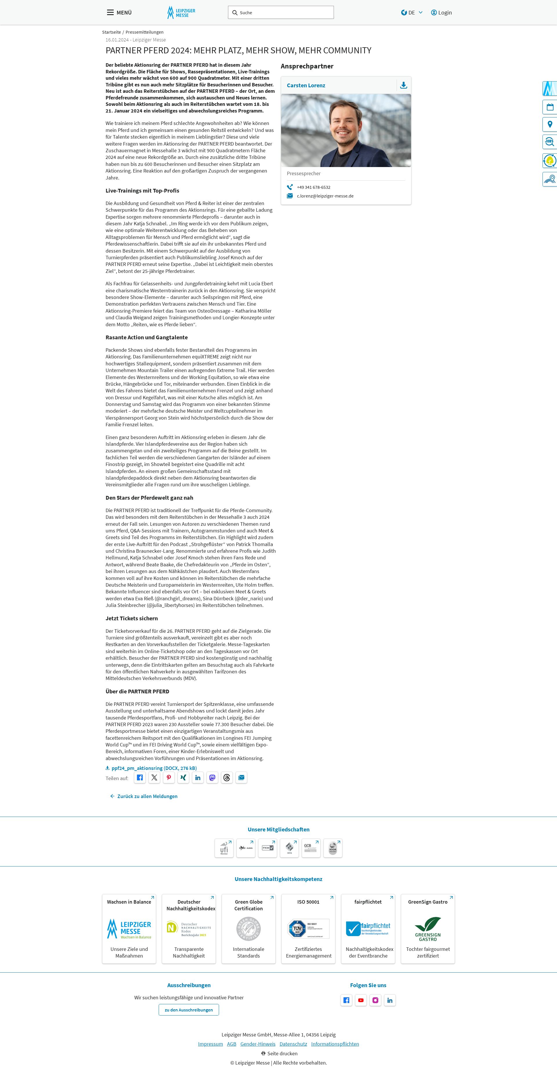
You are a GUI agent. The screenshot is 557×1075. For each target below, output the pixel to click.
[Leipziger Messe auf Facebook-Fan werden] (346, 1000)
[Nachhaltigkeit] (549, 160)
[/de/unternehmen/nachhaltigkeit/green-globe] (248, 928)
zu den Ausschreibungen (189, 1010)
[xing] (183, 777)
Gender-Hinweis (258, 1044)
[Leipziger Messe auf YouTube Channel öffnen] (361, 1000)
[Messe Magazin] (549, 88)
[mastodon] (212, 777)
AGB (231, 1044)
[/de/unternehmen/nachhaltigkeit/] (129, 928)
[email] (241, 777)
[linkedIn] (198, 777)
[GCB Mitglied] (311, 848)
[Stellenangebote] (549, 142)
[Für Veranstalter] (549, 179)
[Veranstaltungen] (549, 107)
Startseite (111, 32)
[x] (154, 777)
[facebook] (140, 777)
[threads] (227, 777)
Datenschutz (293, 1044)
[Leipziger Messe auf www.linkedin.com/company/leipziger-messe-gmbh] (390, 1000)
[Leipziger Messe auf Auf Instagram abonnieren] (375, 1000)
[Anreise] (549, 124)
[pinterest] (169, 777)
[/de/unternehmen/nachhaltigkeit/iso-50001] (308, 928)
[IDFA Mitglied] (289, 848)
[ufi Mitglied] (224, 848)
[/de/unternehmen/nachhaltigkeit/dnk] (189, 928)
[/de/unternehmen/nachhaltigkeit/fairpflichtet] (368, 928)
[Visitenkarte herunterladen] (404, 85)
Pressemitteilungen (145, 32)
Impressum (210, 1044)
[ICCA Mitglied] (332, 848)
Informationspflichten (335, 1044)
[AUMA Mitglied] (245, 848)
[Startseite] (181, 12)
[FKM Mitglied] (267, 848)
